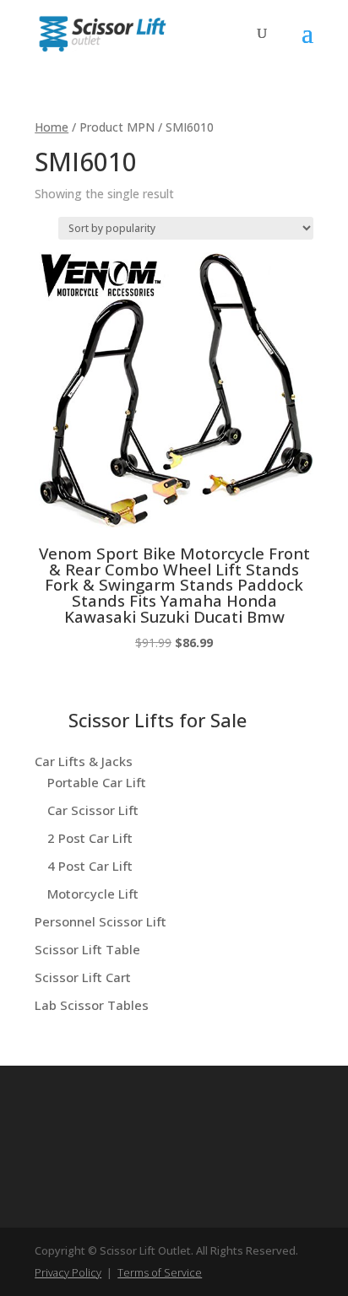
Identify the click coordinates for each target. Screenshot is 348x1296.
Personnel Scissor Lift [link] (100, 921)
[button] (307, 44)
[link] (102, 32)
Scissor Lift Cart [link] (83, 977)
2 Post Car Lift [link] (90, 837)
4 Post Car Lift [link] (90, 865)
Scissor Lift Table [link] (87, 949)
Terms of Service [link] (159, 1272)
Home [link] (51, 127)
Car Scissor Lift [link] (93, 810)
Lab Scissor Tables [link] (92, 1004)
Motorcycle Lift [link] (93, 893)
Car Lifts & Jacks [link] (84, 761)
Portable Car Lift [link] (96, 782)
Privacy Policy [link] (68, 1272)
